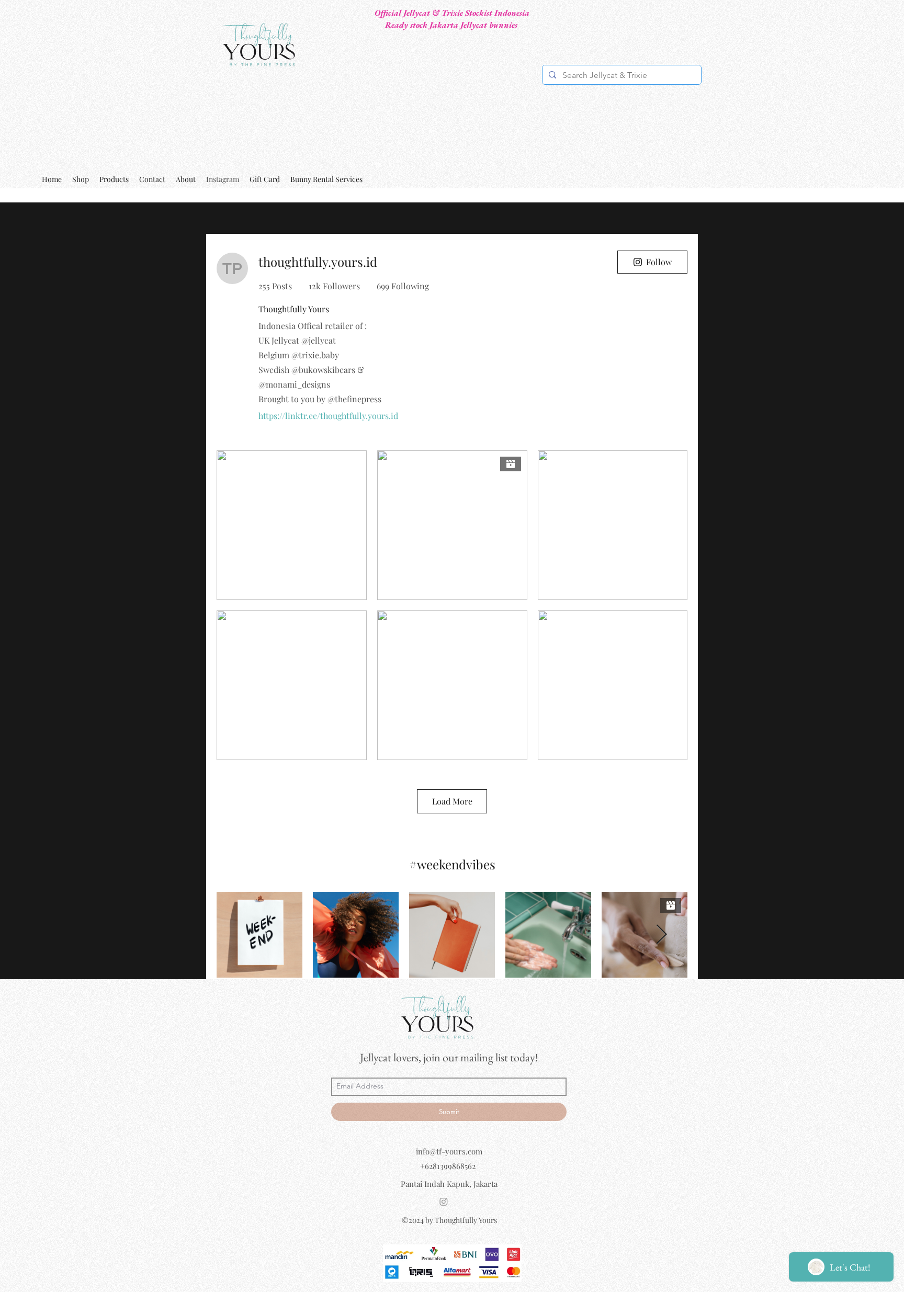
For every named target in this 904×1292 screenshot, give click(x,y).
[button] (856, 179)
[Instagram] (443, 1201)
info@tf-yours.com (449, 1151)
